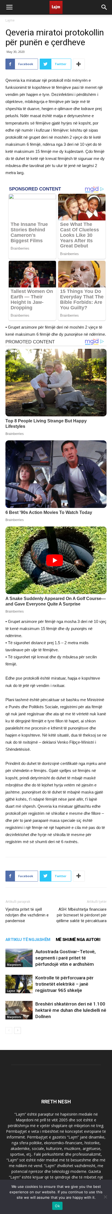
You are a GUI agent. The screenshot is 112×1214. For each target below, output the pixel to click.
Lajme (10, 20)
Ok (57, 1206)
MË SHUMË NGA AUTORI (78, 939)
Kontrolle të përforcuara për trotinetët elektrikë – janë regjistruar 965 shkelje (64, 984)
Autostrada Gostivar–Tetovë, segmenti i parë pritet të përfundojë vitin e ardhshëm (65, 958)
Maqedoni (14, 965)
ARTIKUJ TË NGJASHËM (27, 939)
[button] (104, 7)
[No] (105, 1197)
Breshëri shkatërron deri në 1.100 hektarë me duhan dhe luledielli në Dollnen (70, 1010)
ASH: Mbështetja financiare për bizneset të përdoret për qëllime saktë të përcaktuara (81, 915)
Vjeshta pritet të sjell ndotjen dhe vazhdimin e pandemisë (27, 915)
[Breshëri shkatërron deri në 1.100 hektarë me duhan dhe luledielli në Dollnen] (19, 1010)
